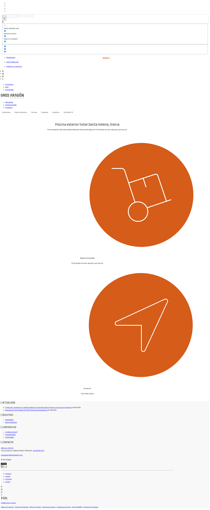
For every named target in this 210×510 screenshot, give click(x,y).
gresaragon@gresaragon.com (12, 455)
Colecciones (6, 112)
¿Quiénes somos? (11, 432)
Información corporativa (90, 507)
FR (3, 76)
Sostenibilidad (10, 435)
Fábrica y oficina (7, 448)
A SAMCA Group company (8, 503)
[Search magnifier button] (4, 19)
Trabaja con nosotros (7, 507)
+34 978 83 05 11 (38, 451)
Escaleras (44, 112)
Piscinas (34, 112)
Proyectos (55, 112)
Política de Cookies (35, 507)
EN (3, 74)
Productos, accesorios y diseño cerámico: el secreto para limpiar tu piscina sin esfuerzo (38, 407)
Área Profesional (11, 422)
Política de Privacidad (21, 507)
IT (2, 79)
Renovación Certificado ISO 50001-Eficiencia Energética (26, 410)
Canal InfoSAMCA (77, 507)
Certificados (9, 437)
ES (3, 71)
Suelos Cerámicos (21, 112)
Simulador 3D (68, 112)
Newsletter (9, 420)
